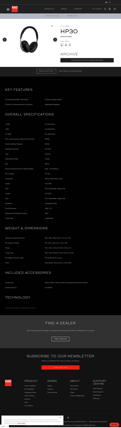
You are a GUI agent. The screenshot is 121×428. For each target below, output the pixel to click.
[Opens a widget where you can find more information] (114, 425)
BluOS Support (98, 392)
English (3, 426)
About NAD (74, 386)
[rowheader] (23, 99)
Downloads (97, 395)
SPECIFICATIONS (52, 16)
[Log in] (109, 9)
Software (96, 398)
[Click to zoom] (52, 26)
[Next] (55, 40)
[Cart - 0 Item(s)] (114, 9)
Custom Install (52, 392)
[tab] (46, 71)
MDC (26, 402)
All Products (28, 406)
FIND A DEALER (96, 9)
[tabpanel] (60, 195)
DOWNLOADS (72, 16)
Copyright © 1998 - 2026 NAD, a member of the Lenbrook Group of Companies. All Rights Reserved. (60, 425)
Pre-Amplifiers (29, 389)
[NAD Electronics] (15, 9)
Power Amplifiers (30, 386)
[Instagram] (68, 418)
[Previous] (5, 40)
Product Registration (77, 396)
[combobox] (4, 426)
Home (62, 26)
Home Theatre (29, 396)
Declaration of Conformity (98, 422)
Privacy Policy (21, 423)
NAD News (74, 389)
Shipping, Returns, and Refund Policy (73, 422)
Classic (49, 386)
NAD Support (97, 389)
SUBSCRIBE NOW (60, 367)
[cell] (80, 99)
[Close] (61, 417)
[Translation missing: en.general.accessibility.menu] (8, 9)
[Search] (105, 9)
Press (72, 392)
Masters (50, 389)
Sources (27, 399)
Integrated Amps (30, 392)
